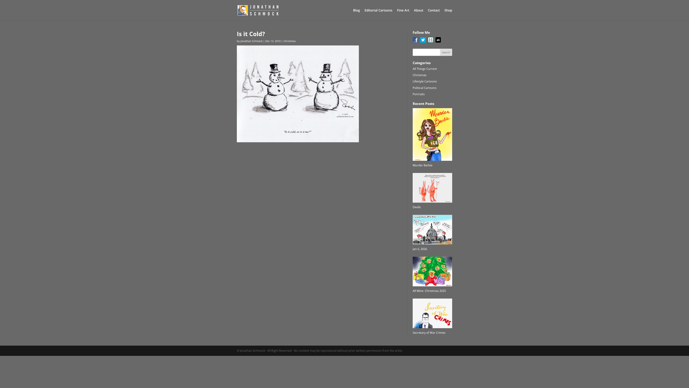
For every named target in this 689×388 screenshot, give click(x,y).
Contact (434, 10)
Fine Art (403, 10)
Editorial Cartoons (378, 10)
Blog (356, 10)
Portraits (419, 94)
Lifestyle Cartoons (425, 81)
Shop (448, 10)
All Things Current (425, 69)
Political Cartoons (425, 88)
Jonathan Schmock (251, 41)
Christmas (289, 41)
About (418, 10)
